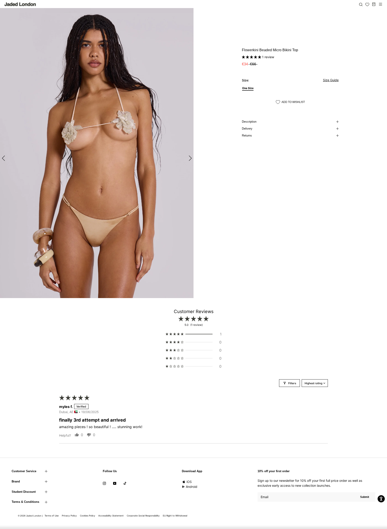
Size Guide (331, 80)
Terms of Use (52, 515)
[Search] (361, 4)
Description (249, 121)
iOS (189, 482)
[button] (252, 57)
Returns (247, 135)
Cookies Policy (87, 515)
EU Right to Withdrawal (175, 515)
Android (191, 486)
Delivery (247, 128)
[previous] (4, 158)
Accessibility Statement (111, 515)
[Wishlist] (367, 4)
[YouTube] (114, 483)
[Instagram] (104, 483)
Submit (364, 497)
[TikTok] (125, 483)
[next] (190, 158)
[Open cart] (374, 4)
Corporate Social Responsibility (143, 515)
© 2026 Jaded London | (30, 515)
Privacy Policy (69, 515)
